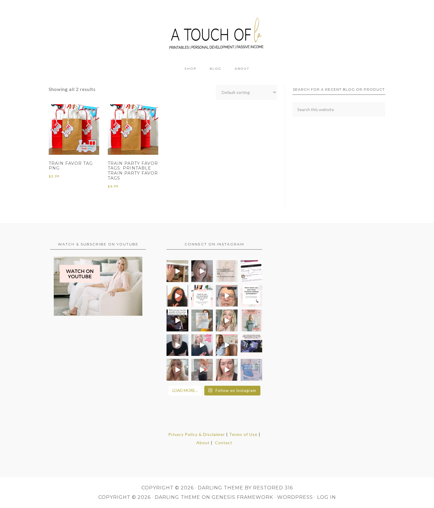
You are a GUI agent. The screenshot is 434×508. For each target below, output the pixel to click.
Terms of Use (243, 434)
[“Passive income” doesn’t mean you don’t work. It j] (202, 345)
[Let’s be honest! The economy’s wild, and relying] (177, 370)
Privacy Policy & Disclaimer (196, 434)
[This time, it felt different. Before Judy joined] (227, 296)
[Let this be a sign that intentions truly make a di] (177, 271)
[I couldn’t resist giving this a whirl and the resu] (251, 370)
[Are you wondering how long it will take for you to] (251, 296)
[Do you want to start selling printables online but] (251, 271)
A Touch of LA (217, 31)
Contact (223, 442)
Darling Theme (177, 497)
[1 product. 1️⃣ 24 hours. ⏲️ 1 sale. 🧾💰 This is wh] (227, 370)
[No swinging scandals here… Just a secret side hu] (251, 345)
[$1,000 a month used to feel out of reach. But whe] (227, 345)
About (203, 442)
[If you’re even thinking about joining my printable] (177, 296)
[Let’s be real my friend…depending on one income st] (227, 320)
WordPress (295, 497)
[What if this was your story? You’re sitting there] (202, 320)
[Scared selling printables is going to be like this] (177, 320)
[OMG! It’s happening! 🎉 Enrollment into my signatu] (251, 320)
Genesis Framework (242, 497)
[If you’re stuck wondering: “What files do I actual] (177, 345)
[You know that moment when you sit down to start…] (202, 296)
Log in (326, 497)
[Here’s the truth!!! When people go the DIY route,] (227, 271)
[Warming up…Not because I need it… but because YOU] (202, 370)
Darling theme (220, 488)
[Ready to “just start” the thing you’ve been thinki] (202, 271)
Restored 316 (273, 488)
